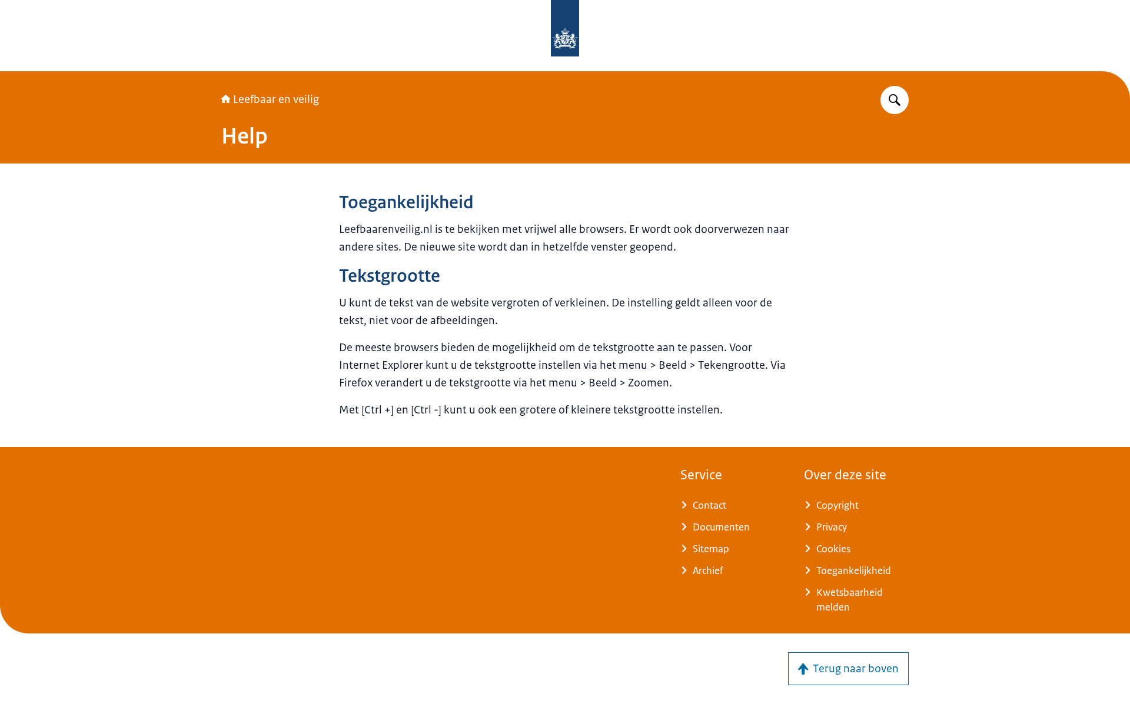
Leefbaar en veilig (276, 99)
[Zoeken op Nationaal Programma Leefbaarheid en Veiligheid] (894, 100)
